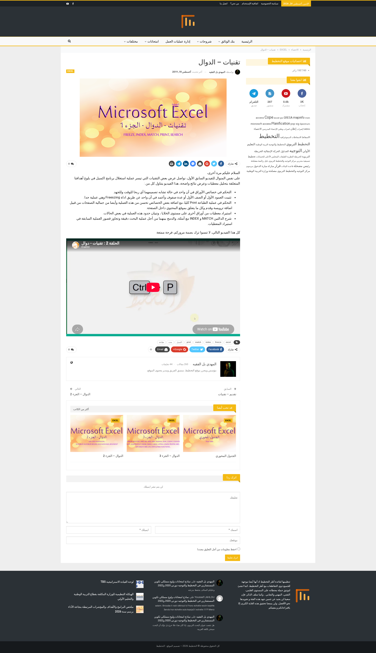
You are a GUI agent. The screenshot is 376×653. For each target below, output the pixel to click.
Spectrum (305, 124)
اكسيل (179, 342)
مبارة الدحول (260, 166)
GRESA (288, 117)
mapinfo (299, 117)
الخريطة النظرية (294, 156)
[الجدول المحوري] (209, 433)
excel (228, 342)
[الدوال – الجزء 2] (96, 433)
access (260, 117)
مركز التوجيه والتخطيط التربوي (293, 171)
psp (293, 123)
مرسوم (249, 166)
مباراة (271, 166)
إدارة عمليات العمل (177, 41)
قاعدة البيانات (287, 166)
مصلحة (272, 170)
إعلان (293, 128)
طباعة (161, 342)
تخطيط (252, 156)
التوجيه (295, 150)
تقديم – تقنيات (227, 394)
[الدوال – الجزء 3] (153, 433)
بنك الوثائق (228, 41)
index (208, 342)
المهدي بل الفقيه (205, 581)
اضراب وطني (284, 129)
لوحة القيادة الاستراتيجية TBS (117, 581)
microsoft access (261, 123)
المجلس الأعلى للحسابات (267, 156)
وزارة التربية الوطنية (257, 171)
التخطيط (269, 136)
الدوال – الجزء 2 (80, 394)
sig (297, 123)
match (198, 342)
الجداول (285, 151)
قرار (278, 166)
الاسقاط (306, 137)
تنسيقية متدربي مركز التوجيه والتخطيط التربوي (289, 161)
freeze (218, 342)
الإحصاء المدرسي (269, 129)
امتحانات (153, 41)
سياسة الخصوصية (269, 3)
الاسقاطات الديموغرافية (290, 137)
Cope (269, 117)
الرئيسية (246, 41)
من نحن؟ (234, 3)
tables (307, 129)
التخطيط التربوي (298, 144)
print (189, 342)
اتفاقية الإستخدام (250, 3)
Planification (280, 123)
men (307, 117)
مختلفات (132, 41)
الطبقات (283, 156)
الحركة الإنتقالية (272, 151)
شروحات (206, 41)
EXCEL (70, 71)
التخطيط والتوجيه (277, 144)
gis (281, 117)
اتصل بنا (223, 3)
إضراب (300, 129)
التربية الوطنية (262, 144)
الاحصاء (258, 128)
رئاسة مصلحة (257, 161)
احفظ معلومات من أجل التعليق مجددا (217, 549)
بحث (170, 342)
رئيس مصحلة (302, 166)
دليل (266, 161)
